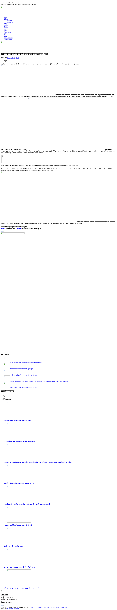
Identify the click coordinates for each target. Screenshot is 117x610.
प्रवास (5, 30)
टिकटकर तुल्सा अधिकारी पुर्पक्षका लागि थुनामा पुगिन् (17, 420)
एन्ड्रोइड (3, 228)
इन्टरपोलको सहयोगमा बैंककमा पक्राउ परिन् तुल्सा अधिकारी (19, 441)
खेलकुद (5, 35)
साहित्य (5, 36)
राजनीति (6, 25)
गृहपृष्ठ (5, 18)
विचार (5, 33)
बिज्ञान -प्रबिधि (7, 32)
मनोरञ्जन (6, 28)
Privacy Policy (55, 607)
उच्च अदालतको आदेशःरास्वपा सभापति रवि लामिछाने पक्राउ (19, 567)
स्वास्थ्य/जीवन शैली (8, 38)
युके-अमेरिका (10, 22)
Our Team (46, 607)
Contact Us (64, 607)
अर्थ (5, 29)
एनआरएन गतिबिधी (8, 39)
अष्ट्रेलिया (9, 20)
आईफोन (19, 228)
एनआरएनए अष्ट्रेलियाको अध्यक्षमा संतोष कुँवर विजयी (18, 525)
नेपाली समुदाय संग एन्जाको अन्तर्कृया (13, 546)
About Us (32, 607)
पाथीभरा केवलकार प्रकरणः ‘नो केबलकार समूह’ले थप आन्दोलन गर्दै (21, 588)
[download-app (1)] (13, 162)
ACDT (2, 2)
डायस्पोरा (6, 19)
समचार (5, 23)
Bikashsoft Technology (13, 608)
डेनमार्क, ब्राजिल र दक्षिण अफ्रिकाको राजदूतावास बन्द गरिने (19, 483)
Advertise (39, 607)
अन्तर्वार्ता (6, 26)
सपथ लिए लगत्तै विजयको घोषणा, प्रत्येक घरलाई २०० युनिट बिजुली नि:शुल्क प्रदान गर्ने (27, 504)
